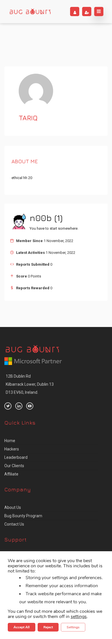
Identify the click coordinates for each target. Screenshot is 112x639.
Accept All (21, 627)
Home (9, 440)
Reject (48, 627)
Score (21, 276)
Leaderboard (16, 457)
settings (79, 616)
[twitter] (7, 406)
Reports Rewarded (32, 288)
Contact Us (14, 524)
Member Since (29, 241)
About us (12, 507)
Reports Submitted (32, 264)
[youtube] (29, 406)
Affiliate (11, 474)
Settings (73, 627)
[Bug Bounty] (30, 11)
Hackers (11, 449)
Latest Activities (30, 252)
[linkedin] (18, 406)
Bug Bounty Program (23, 516)
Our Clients (14, 465)
